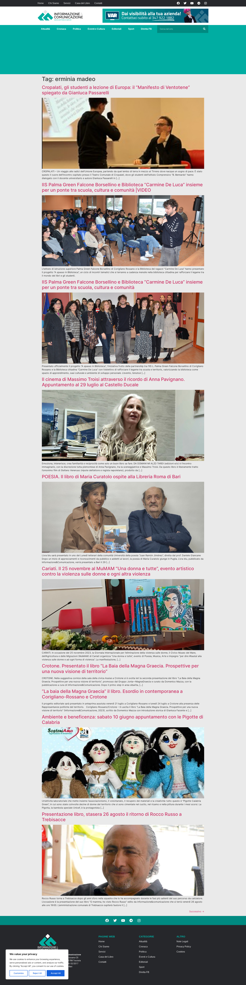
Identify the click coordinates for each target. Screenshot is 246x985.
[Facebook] (178, 3)
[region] (37, 964)
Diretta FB (146, 29)
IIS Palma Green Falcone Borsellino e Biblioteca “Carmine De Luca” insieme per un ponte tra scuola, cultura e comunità (122, 284)
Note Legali (182, 941)
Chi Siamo (53, 3)
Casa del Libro (82, 3)
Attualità (45, 29)
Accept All (56, 973)
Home (41, 3)
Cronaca (61, 29)
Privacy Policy (184, 946)
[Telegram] (199, 3)
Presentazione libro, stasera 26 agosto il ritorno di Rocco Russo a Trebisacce (112, 816)
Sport (131, 29)
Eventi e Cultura (96, 29)
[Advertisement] (123, 54)
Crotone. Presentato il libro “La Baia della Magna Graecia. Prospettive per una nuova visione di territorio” (120, 668)
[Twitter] (185, 3)
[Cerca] (204, 29)
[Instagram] (205, 3)
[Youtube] (192, 3)
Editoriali (116, 29)
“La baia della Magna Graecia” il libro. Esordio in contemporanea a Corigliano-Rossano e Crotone (112, 693)
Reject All (37, 973)
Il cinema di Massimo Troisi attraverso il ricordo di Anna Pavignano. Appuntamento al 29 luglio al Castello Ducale (113, 381)
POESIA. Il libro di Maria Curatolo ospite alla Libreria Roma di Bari (111, 476)
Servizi (66, 3)
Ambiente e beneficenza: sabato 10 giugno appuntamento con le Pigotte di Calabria (122, 719)
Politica (77, 29)
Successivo (196, 911)
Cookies (181, 951)
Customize (19, 973)
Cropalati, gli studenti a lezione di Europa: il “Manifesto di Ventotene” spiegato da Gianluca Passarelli (116, 90)
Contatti (98, 3)
